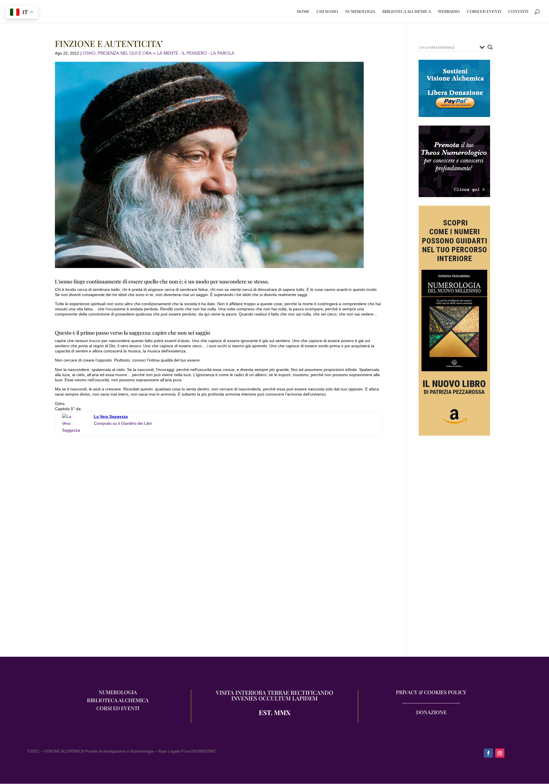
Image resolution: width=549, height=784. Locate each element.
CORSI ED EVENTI (484, 11)
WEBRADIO (449, 11)
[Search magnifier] (490, 47)
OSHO (89, 53)
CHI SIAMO (327, 11)
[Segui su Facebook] (488, 753)
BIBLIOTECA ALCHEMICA (406, 11)
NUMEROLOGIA (360, 11)
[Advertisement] (454, 549)
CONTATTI (518, 11)
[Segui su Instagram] (499, 753)
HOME (303, 11)
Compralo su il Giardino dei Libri (123, 423)
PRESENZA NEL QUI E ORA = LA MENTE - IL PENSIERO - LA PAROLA (166, 53)
